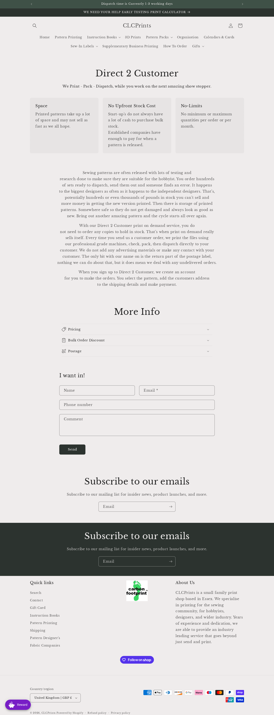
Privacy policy (120, 712)
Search (36, 593)
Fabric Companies (45, 646)
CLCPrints (49, 712)
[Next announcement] (242, 4)
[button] (34, 25)
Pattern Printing (43, 623)
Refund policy (97, 712)
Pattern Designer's (45, 638)
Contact (36, 600)
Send (72, 449)
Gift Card (37, 608)
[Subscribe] (170, 507)
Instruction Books (45, 615)
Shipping (37, 631)
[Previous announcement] (31, 4)
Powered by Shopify (70, 712)
